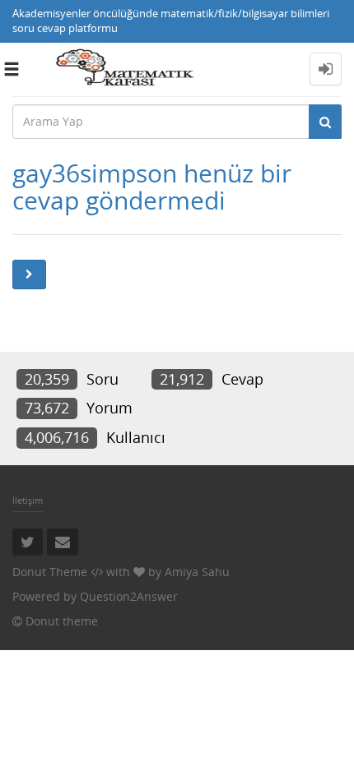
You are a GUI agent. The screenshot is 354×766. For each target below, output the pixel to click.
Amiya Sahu (197, 571)
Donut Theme (49, 571)
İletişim (27, 500)
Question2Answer (129, 596)
